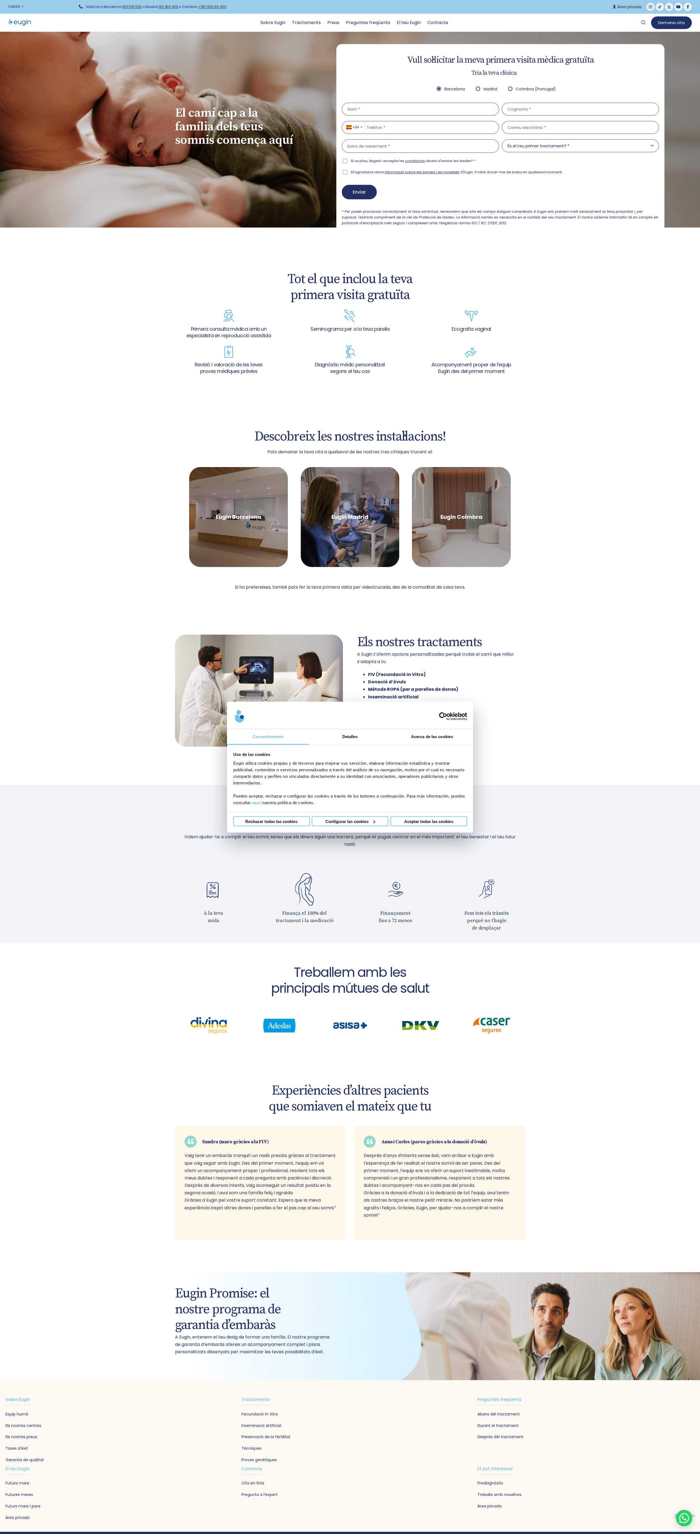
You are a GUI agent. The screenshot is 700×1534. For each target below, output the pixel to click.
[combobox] (353, 127)
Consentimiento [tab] (268, 736)
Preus (333, 22)
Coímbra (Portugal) (536, 89)
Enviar (359, 192)
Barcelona (454, 89)
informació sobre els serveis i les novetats (422, 172)
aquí (256, 802)
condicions (415, 160)
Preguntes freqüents (368, 22)
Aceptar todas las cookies (428, 821)
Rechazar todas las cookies (271, 821)
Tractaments (307, 22)
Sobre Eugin (273, 22)
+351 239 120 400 (212, 6)
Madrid (490, 89)
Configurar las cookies (347, 821)
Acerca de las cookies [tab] (432, 736)
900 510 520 (132, 6)
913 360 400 (168, 6)
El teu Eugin (409, 22)
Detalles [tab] (350, 736)
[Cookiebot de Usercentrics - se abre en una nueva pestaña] (443, 716)
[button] (684, 1518)
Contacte (437, 22)
